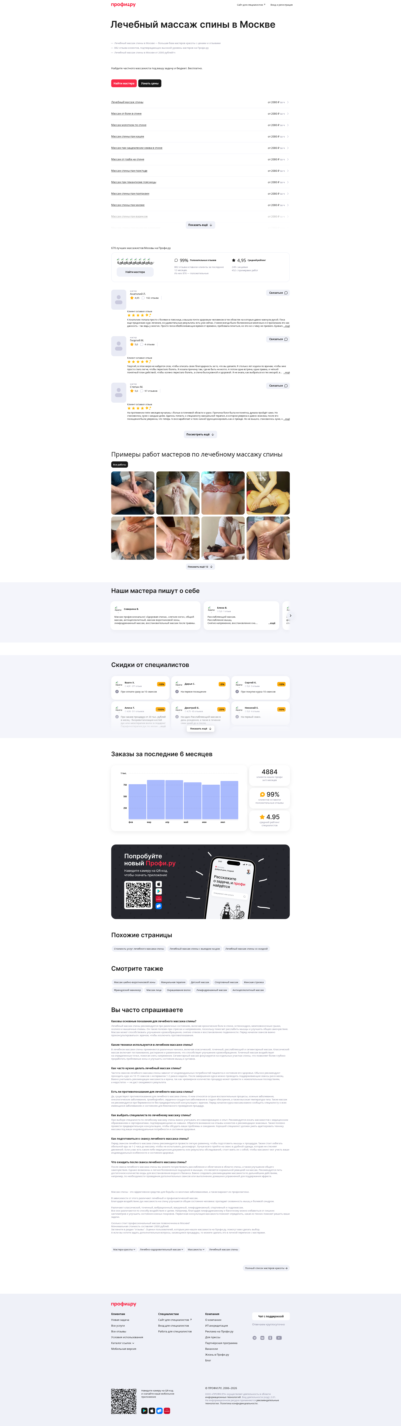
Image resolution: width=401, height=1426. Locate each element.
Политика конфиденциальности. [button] (239, 1403)
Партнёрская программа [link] (221, 1343)
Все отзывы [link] (118, 1331)
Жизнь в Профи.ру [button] (217, 1354)
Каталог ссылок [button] (121, 1343)
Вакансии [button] (211, 1349)
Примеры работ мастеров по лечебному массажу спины (197, 454)
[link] (124, 83)
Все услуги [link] (118, 1325)
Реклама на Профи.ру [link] (219, 1331)
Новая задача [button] (120, 1320)
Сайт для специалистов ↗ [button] (175, 1320)
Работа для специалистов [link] (175, 1331)
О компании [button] (213, 1320)
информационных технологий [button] (223, 1397)
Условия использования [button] (127, 1337)
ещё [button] (272, 623)
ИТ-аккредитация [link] (216, 1325)
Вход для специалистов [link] (173, 1325)
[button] (278, 293)
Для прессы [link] (212, 1337)
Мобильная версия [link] (123, 1349)
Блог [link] (208, 1360)
